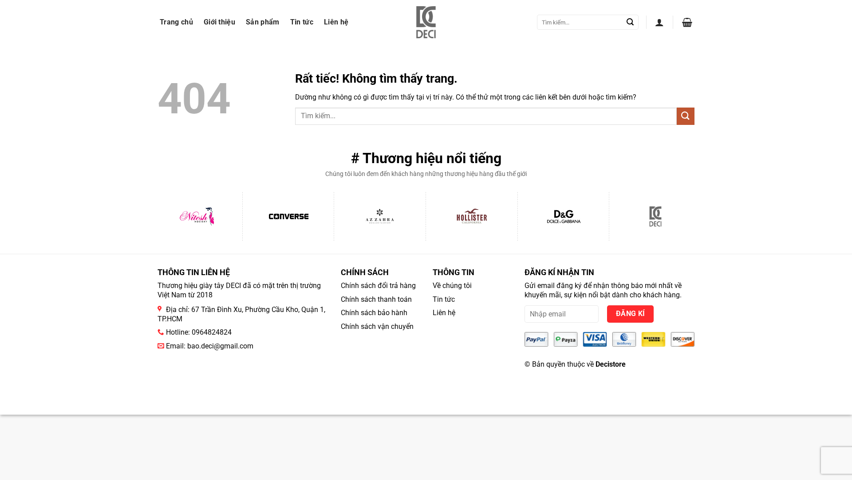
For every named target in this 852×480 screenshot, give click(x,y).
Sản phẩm (263, 22)
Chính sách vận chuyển (377, 326)
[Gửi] (630, 22)
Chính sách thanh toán (376, 299)
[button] (659, 22)
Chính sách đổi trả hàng (378, 285)
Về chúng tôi (452, 285)
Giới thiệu (219, 22)
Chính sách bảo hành (374, 312)
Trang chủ (176, 22)
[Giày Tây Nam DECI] (426, 22)
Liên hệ (336, 22)
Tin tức (301, 22)
